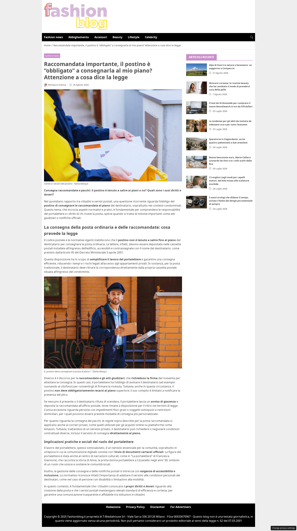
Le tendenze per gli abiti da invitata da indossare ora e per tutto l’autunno (230, 123)
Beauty (117, 37)
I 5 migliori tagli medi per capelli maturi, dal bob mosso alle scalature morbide (229, 180)
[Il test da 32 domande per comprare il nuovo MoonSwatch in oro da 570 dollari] (196, 107)
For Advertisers (180, 507)
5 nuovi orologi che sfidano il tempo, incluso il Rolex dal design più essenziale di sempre (231, 200)
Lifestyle (133, 37)
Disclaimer (157, 507)
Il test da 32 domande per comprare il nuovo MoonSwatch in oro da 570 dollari (230, 104)
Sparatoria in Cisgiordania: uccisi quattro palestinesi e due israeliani (228, 141)
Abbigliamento (78, 37)
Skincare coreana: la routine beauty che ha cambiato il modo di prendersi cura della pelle (229, 86)
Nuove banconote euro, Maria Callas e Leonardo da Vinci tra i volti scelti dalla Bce (230, 160)
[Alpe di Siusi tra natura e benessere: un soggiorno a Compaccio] (196, 69)
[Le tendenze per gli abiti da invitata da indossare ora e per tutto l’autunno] (196, 126)
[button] (251, 37)
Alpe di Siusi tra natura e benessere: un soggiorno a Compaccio (230, 66)
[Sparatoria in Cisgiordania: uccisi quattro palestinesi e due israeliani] (196, 144)
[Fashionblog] (75, 16)
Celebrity (151, 37)
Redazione (113, 507)
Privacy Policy (135, 507)
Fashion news (53, 37)
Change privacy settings (283, 528)
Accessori (100, 37)
